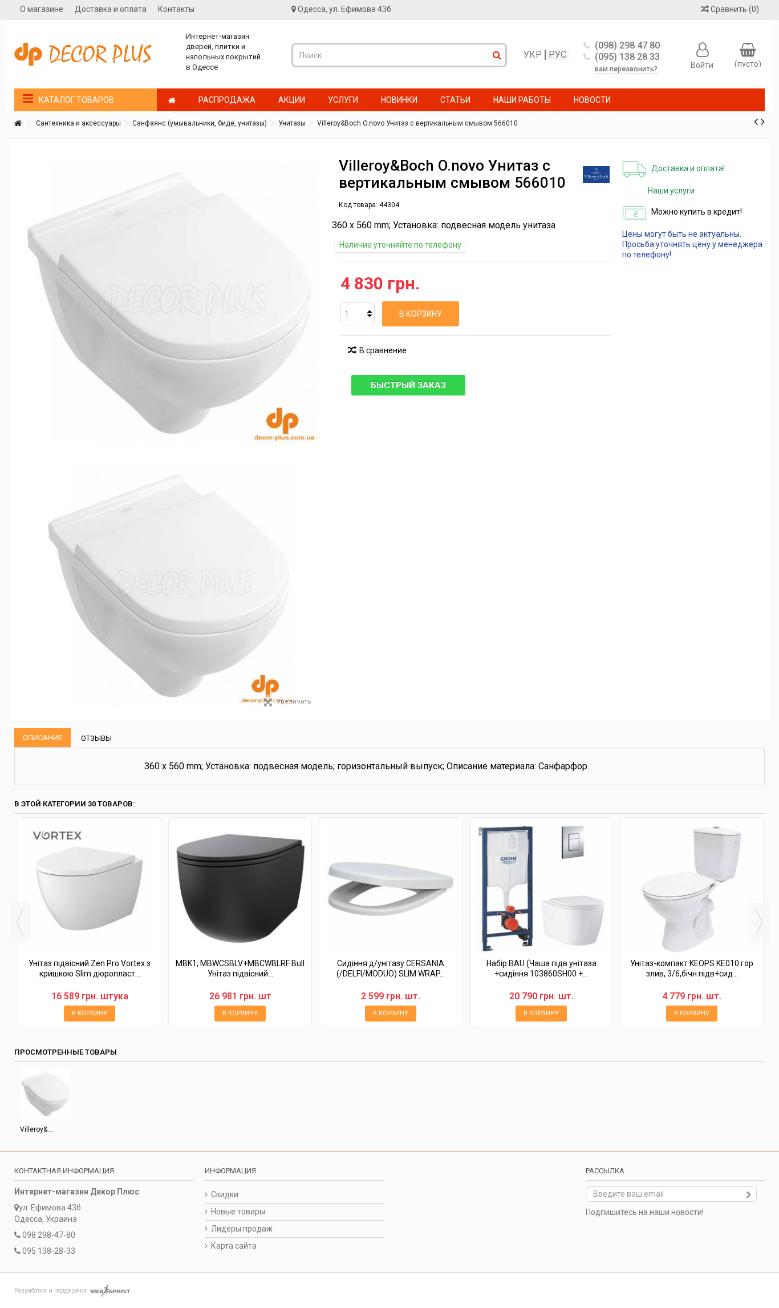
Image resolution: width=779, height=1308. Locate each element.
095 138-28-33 (48, 1250)
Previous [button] (20, 922)
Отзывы (96, 738)
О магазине (41, 9)
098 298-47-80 (48, 1235)
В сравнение (383, 350)
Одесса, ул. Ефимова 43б (344, 9)
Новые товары (238, 1211)
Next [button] (759, 922)
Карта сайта (234, 1245)
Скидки (224, 1194)
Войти (702, 64)
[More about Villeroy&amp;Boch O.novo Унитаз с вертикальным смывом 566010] (45, 1093)
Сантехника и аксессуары (78, 123)
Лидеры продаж (242, 1228)
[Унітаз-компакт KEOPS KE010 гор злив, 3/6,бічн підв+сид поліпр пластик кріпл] (692, 889)
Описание (42, 737)
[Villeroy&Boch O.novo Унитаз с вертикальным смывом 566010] (167, 585)
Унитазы (292, 123)
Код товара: (358, 205)
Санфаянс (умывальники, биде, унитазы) (199, 123)
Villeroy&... (36, 1129)
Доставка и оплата (111, 9)
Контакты (176, 9)
